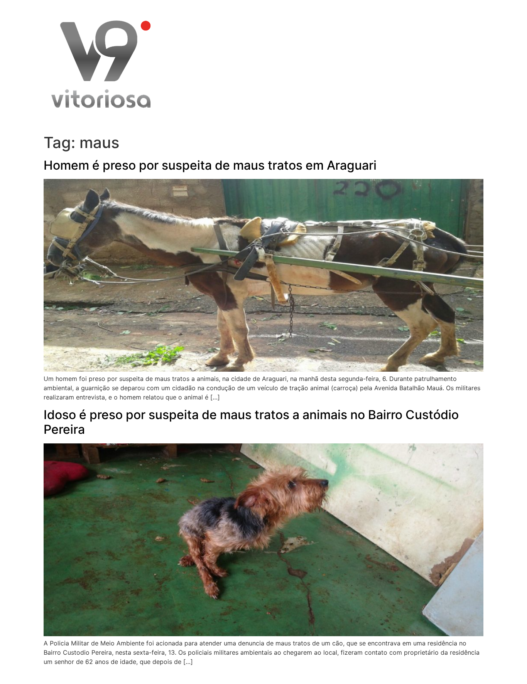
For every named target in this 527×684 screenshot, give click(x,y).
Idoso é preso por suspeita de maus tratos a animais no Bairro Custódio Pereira (251, 422)
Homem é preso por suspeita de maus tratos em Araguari (210, 165)
